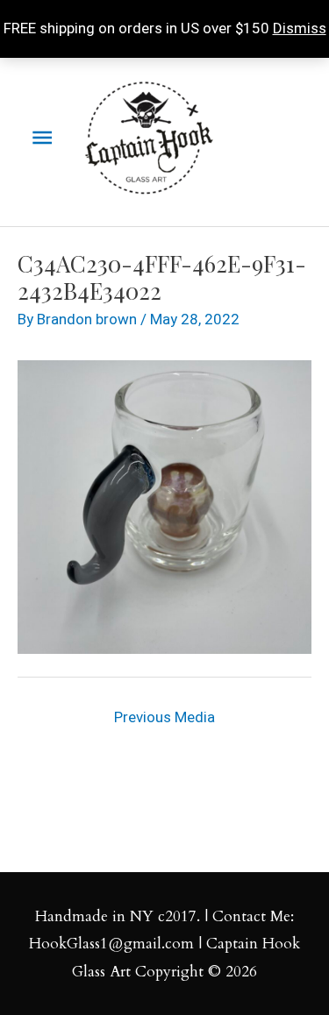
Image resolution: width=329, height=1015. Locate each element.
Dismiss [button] (299, 28)
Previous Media (164, 717)
